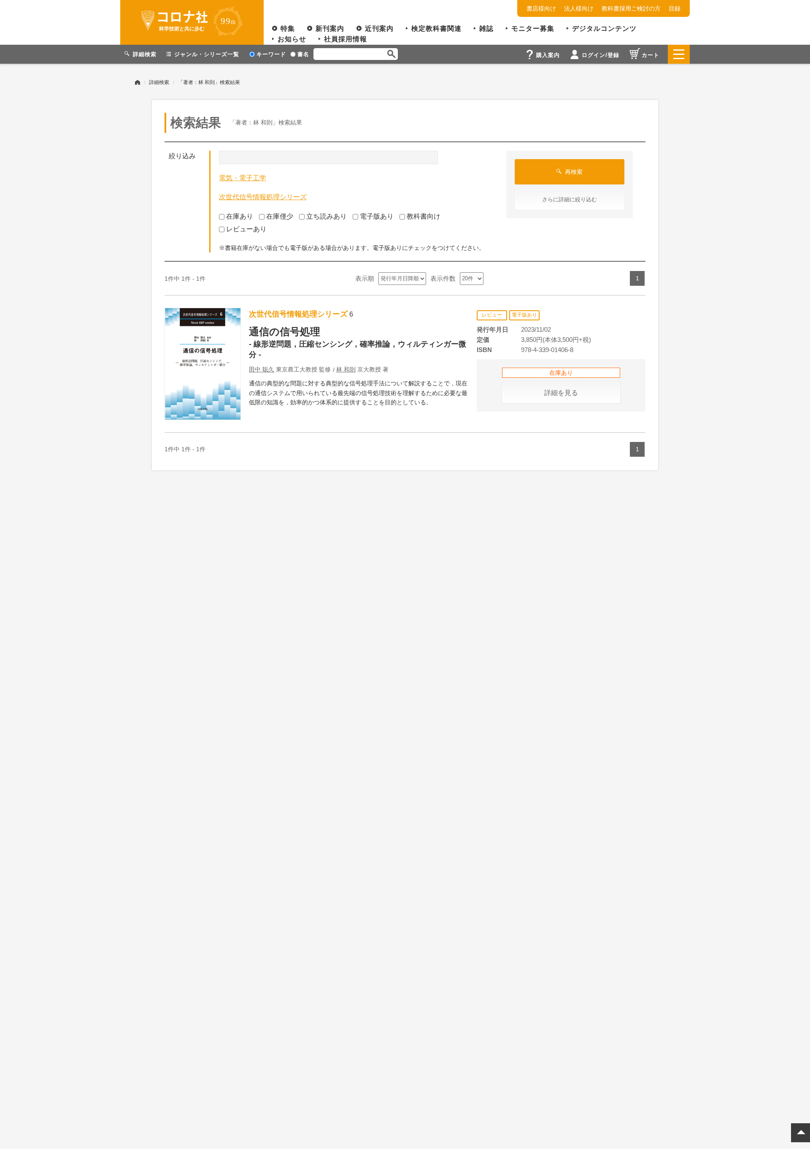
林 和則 (346, 369)
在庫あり (239, 216)
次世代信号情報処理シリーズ (263, 197)
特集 (288, 28)
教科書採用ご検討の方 (631, 8)
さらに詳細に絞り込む (569, 199)
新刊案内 (330, 28)
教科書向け (423, 216)
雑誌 (486, 28)
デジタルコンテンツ (604, 28)
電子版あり (377, 216)
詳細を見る (561, 392)
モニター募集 (532, 28)
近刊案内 (379, 28)
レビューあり (246, 229)
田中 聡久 (261, 369)
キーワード (271, 54)
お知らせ (292, 39)
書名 (303, 54)
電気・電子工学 (242, 178)
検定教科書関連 (436, 28)
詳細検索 (159, 82)
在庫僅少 (279, 216)
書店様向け (541, 8)
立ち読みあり (326, 216)
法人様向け (579, 8)
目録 (674, 8)
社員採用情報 (345, 39)
